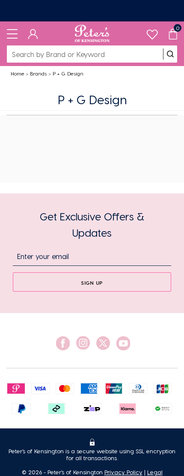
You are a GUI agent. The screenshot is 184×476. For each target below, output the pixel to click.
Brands (38, 73)
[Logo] (92, 33)
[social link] (63, 343)
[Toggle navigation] (12, 33)
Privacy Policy (123, 472)
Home (17, 73)
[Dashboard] (33, 33)
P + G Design (68, 73)
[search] (170, 54)
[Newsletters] (92, 10)
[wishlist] (152, 32)
